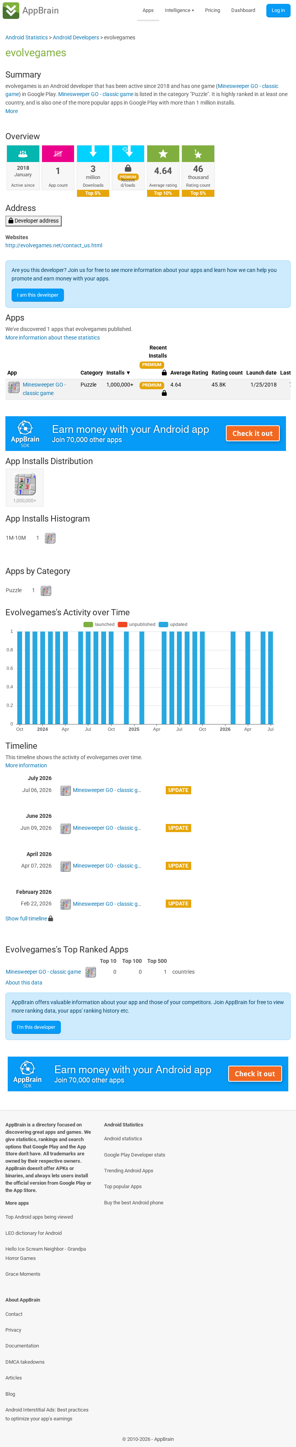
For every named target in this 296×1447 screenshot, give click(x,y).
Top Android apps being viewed (39, 1217)
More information (26, 765)
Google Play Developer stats (134, 1155)
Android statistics (123, 1138)
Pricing (212, 10)
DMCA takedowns (25, 1362)
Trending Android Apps (128, 1170)
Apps (148, 10)
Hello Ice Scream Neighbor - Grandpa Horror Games (45, 1253)
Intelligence (179, 10)
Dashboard (243, 10)
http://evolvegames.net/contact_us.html (53, 245)
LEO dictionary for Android (33, 1233)
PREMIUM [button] (151, 364)
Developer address (36, 221)
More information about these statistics (52, 337)
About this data (23, 982)
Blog (10, 1394)
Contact (13, 1314)
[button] (164, 393)
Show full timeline (26, 918)
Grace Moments (22, 1274)
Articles (13, 1378)
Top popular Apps (123, 1186)
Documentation (22, 1346)
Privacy (13, 1330)
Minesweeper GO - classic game (95, 94)
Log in (278, 10)
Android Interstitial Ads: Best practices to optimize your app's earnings (47, 1414)
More (11, 111)
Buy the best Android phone (133, 1203)
